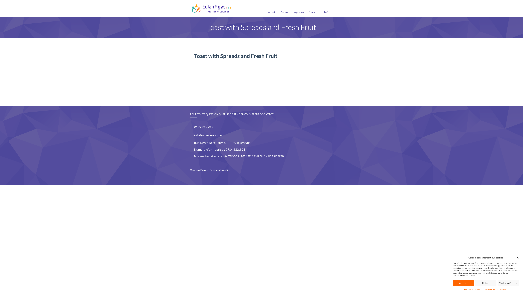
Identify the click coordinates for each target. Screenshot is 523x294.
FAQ (326, 12)
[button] (517, 257)
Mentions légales (199, 170)
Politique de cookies (472, 289)
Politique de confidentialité (495, 289)
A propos (299, 12)
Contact (313, 12)
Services (285, 12)
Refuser (485, 283)
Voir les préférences (508, 283)
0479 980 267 (203, 127)
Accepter (463, 283)
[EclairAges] (211, 8)
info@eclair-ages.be (208, 135)
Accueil (271, 12)
